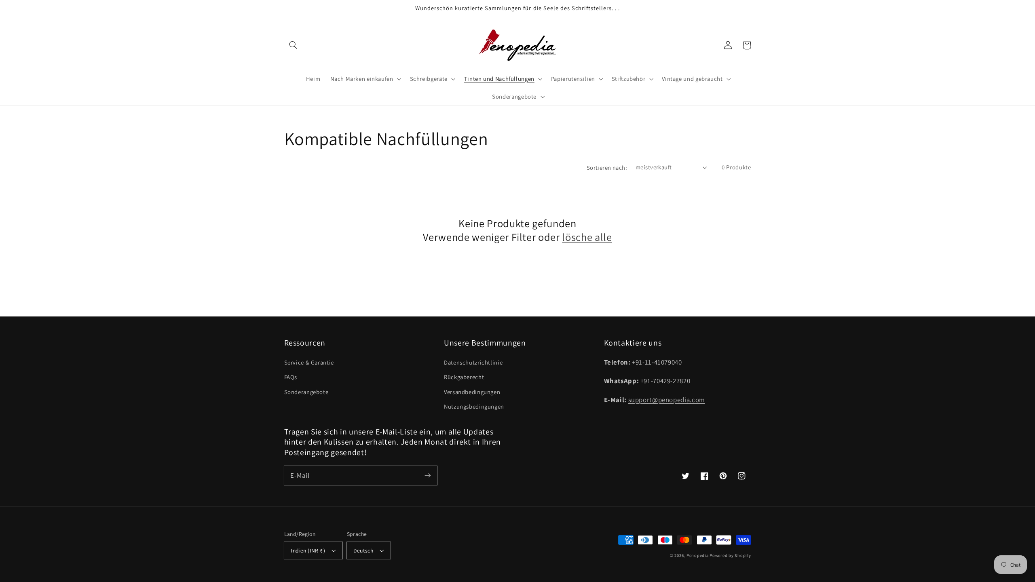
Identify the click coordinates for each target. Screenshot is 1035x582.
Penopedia (698, 555)
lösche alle (587, 237)
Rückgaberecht (464, 377)
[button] (293, 45)
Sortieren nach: (607, 167)
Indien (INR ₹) (308, 550)
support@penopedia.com (666, 399)
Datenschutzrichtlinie (473, 362)
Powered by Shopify (730, 555)
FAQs (291, 377)
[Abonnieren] (427, 475)
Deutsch (363, 550)
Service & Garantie (309, 362)
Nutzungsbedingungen (474, 406)
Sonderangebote (306, 392)
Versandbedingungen (472, 392)
